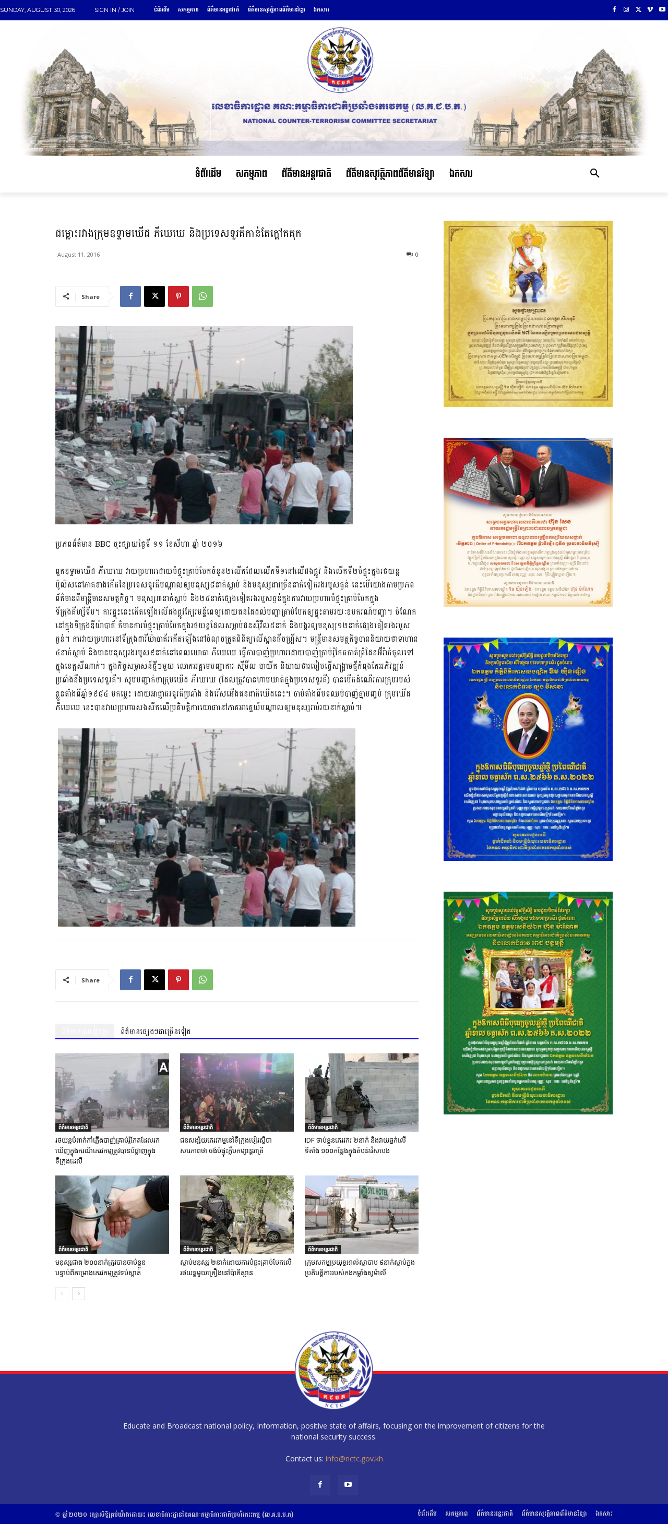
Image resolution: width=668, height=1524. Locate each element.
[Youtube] (662, 10)
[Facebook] (615, 10)
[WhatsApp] (202, 296)
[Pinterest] (178, 296)
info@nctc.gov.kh (354, 1458)
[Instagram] (627, 10)
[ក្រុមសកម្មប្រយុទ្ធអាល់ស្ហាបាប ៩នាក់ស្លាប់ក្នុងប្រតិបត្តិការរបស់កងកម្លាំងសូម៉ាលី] (362, 1214)
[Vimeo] (650, 10)
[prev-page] (61, 1293)
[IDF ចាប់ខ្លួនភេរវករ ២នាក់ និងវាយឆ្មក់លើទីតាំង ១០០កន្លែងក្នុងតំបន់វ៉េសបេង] (362, 1092)
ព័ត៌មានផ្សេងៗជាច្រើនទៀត (156, 1031)
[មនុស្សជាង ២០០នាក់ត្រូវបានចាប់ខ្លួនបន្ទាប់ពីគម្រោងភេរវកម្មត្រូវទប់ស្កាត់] (112, 1214)
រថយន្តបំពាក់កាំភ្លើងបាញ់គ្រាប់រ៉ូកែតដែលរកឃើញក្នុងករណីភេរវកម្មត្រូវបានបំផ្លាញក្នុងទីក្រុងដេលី (107, 1150)
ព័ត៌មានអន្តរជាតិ (73, 1127)
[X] (639, 10)
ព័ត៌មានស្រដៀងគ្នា (85, 1031)
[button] (595, 174)
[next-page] (78, 1293)
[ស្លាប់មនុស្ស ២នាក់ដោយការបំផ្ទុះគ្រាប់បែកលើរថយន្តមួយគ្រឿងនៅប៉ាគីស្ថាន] (237, 1214)
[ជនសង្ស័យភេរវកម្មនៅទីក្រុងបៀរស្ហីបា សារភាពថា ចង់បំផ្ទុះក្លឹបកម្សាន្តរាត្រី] (237, 1092)
